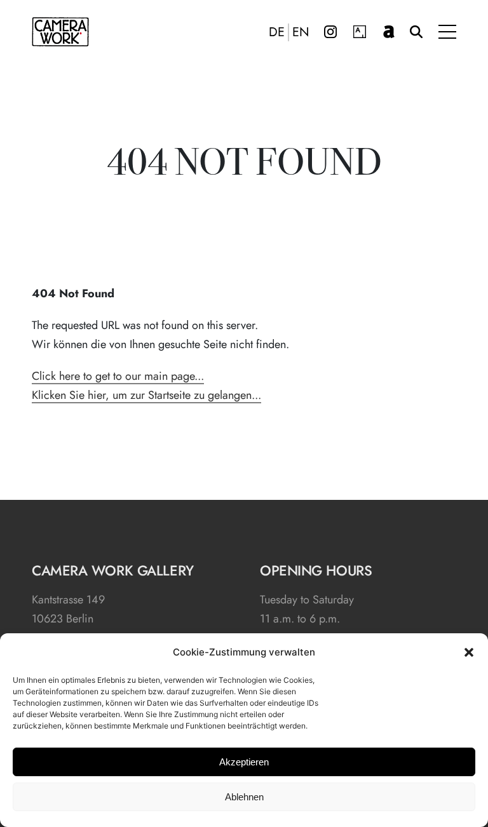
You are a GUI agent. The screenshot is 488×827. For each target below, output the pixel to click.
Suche (416, 32)
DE (277, 32)
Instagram (330, 32)
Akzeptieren (244, 761)
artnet (389, 32)
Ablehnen (244, 796)
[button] (469, 652)
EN (300, 32)
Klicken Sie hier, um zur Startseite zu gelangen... (146, 395)
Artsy (359, 32)
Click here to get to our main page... (118, 376)
